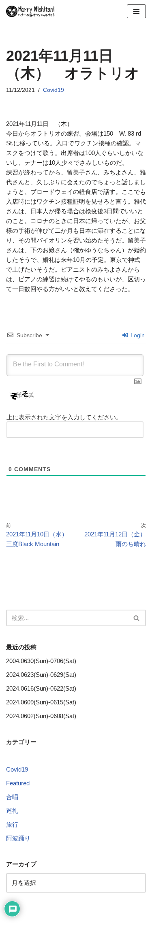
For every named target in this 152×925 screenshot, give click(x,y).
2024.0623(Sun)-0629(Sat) (41, 674)
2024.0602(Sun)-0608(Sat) (41, 715)
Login (137, 335)
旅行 (12, 824)
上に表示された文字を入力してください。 (64, 417)
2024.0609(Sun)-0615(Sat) (41, 702)
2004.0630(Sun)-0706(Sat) (41, 660)
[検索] (137, 618)
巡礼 (12, 810)
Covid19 (53, 90)
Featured (18, 783)
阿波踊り (18, 838)
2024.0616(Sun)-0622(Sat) (41, 688)
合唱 (12, 796)
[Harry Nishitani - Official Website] (30, 11)
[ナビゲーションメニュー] (136, 11)
